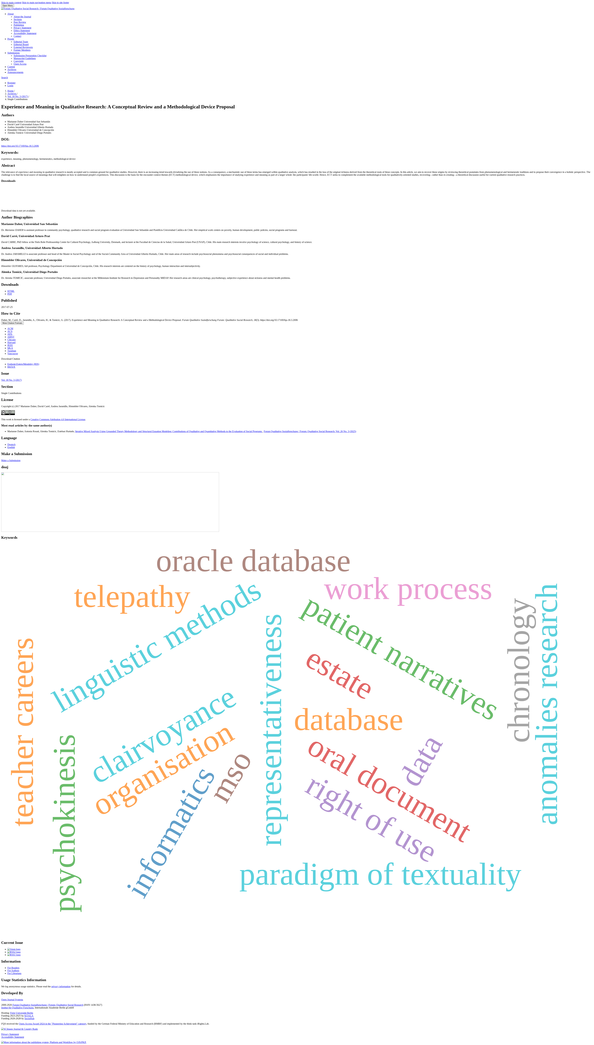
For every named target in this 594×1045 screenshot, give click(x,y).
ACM (10, 328)
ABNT (10, 337)
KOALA (28, 1015)
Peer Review (20, 22)
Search (4, 77)
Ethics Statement (22, 30)
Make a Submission (10, 460)
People (10, 39)
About (10, 14)
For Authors (13, 970)
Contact (17, 36)
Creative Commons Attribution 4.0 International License (57, 419)
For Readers (13, 967)
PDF (9, 294)
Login (10, 85)
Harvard (11, 342)
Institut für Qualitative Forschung (17, 1007)
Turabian (11, 350)
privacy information (61, 986)
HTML (11, 291)
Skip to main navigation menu (36, 2)
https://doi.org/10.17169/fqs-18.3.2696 (20, 146)
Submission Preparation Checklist (30, 55)
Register (11, 82)
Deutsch (11, 444)
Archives (11, 69)
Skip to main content (11, 2)
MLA (10, 348)
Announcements (15, 72)
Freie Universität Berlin (21, 1013)
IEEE (10, 345)
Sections (18, 19)
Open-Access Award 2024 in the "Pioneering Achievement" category (52, 1023)
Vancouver (12, 353)
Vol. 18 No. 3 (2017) (17, 96)
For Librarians (14, 973)
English (11, 447)
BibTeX (11, 367)
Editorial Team (21, 41)
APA (9, 334)
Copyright (19, 61)
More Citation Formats (12, 323)
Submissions (13, 52)
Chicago (11, 339)
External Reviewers (23, 47)
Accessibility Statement (25, 33)
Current (11, 66)
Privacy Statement (22, 27)
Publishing (19, 25)
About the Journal (22, 16)
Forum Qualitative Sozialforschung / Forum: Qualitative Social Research (48, 1005)
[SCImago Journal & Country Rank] (19, 1029)
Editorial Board (21, 44)
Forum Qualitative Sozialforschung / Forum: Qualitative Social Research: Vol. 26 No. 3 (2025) (310, 431)
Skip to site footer (60, 2)
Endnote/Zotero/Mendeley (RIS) (23, 364)
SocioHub (29, 1018)
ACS (9, 331)
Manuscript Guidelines (25, 58)
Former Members (22, 50)
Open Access (20, 64)
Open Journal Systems (12, 999)
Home (10, 91)
